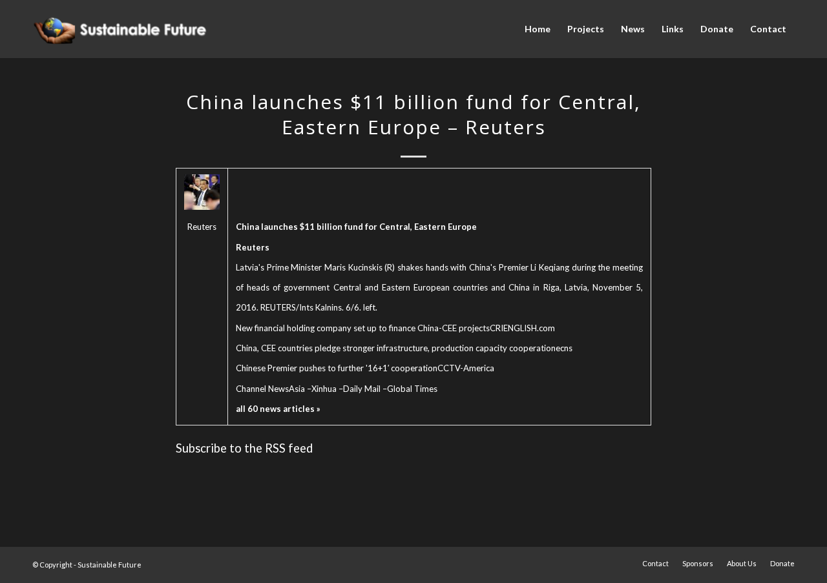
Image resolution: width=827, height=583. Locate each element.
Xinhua (324, 389)
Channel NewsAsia (270, 389)
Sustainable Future (109, 564)
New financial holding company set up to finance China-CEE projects (363, 328)
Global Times (412, 389)
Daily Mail (362, 389)
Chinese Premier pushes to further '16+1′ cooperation (336, 368)
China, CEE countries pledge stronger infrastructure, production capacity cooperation (396, 348)
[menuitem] (537, 29)
